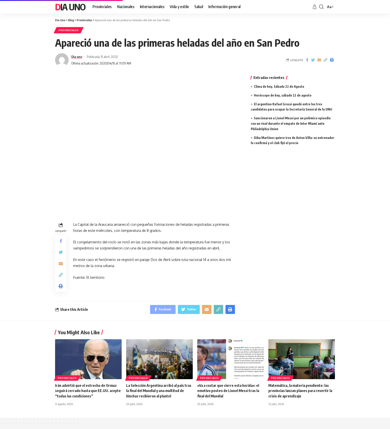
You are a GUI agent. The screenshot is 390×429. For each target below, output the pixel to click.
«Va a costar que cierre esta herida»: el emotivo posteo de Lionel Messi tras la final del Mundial (228, 390)
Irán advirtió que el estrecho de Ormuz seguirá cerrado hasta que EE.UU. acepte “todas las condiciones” (88, 390)
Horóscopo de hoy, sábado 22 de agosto (282, 95)
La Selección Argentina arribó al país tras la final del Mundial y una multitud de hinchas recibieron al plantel (158, 390)
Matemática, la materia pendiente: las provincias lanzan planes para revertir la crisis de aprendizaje (300, 390)
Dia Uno (70, 6)
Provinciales (69, 30)
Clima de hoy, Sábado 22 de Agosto (279, 86)
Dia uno (76, 57)
